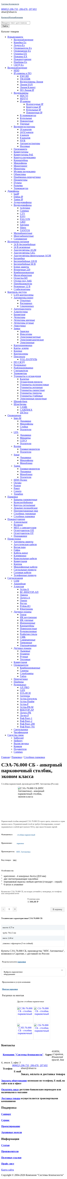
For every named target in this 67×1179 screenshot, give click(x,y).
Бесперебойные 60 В (25, 264)
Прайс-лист (7, 1163)
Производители (10, 1151)
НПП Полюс (20, 480)
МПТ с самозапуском (25, 527)
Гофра (17, 550)
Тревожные (26, 642)
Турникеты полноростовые (34, 384)
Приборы (19, 681)
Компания (19, 17)
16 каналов (26, 129)
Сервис (5, 1120)
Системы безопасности (10, 4)
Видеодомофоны (23, 205)
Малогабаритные (23, 275)
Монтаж (12, 17)
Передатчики (21, 679)
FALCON (25, 219)
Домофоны (13, 191)
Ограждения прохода (31, 381)
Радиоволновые (28, 631)
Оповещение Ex (22, 51)
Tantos (17, 466)
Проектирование (10, 1126)
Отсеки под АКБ (23, 280)
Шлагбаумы (20, 404)
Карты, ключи (21, 348)
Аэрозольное (20, 522)
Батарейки (19, 258)
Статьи (5, 1145)
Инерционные (27, 623)
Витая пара (20, 547)
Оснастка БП (21, 278)
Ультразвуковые (28, 645)
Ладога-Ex (19, 45)
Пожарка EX (20, 56)
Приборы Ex (20, 62)
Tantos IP (18, 199)
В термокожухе (28, 115)
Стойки (24, 426)
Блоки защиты (21, 266)
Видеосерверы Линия (31, 81)
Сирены (24, 670)
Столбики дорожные (25, 513)
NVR (22, 140)
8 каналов (25, 137)
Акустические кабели (25, 544)
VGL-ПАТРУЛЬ (28, 359)
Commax (24, 210)
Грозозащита (20, 149)
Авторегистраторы (30, 143)
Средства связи (15, 735)
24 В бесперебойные (25, 244)
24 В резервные (22, 247)
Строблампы (27, 673)
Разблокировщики (23, 367)
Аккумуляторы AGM (25, 250)
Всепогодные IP (34, 104)
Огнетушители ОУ (24, 533)
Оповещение (14, 415)
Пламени (25, 653)
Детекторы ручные (24, 323)
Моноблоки (26, 463)
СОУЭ (23, 440)
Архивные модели (11, 1132)
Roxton (17, 446)
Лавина (24, 595)
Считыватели (21, 370)
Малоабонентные (23, 233)
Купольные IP (33, 109)
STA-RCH (25, 693)
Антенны (25, 696)
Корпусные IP (33, 107)
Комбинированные (24, 272)
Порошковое (20, 536)
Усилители (25, 429)
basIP (16, 194)
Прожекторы (20, 180)
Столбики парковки (24, 516)
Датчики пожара (22, 648)
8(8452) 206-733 (9, 9)
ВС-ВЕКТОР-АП (29, 592)
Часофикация (21, 732)
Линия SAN (26, 84)
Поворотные (26, 121)
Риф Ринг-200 (27, 724)
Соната (17, 491)
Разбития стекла (28, 634)
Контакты (5, 17)
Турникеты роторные (31, 387)
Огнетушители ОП (24, 530)
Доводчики (20, 325)
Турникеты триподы (31, 393)
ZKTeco (24, 412)
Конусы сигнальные (24, 505)
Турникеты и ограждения (27, 376)
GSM (16, 581)
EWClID (24, 76)
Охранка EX (20, 53)
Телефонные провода (25, 575)
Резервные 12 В (22, 286)
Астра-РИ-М (26, 707)
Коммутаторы (21, 151)
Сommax (18, 752)
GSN (22, 690)
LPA (16, 432)
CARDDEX (26, 409)
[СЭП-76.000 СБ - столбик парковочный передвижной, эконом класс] (25, 1031)
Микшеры (25, 438)
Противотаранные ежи (26, 510)
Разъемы (18, 185)
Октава (17, 482)
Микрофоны (20, 163)
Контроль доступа (17, 292)
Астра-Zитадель (28, 698)
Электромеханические (32, 339)
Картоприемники (23, 345)
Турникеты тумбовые (31, 395)
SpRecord (19, 738)
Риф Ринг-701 (27, 726)
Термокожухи (21, 188)
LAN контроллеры (24, 295)
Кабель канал (21, 552)
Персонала (19, 356)
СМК (23, 637)
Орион (23, 600)
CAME (23, 407)
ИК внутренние (28, 617)
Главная (5, 757)
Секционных (27, 306)
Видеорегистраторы (24, 126)
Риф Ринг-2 (26, 721)
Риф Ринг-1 (26, 718)
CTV (22, 213)
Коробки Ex (20, 42)
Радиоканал (20, 365)
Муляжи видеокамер (25, 171)
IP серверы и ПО (22, 73)
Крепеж (18, 564)
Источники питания (18, 241)
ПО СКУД (19, 362)
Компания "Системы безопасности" (23, 1054)
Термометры (20, 373)
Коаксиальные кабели (25, 558)
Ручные (24, 656)
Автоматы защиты (23, 541)
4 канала (24, 135)
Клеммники (20, 555)
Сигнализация (15, 578)
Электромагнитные (30, 337)
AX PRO (24, 687)
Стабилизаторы (22, 289)
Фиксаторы (26, 334)
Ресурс (23, 603)
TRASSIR (25, 79)
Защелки (24, 331)
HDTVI (24, 98)
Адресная (19, 586)
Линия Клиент (28, 87)
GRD (22, 222)
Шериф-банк (20, 401)
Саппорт (6, 1114)
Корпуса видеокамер (25, 157)
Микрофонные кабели (25, 567)
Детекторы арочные (24, 320)
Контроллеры (21, 353)
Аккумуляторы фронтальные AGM (32, 255)
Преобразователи (23, 283)
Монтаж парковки (10, 989)
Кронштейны (21, 160)
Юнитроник (26, 609)
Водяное (18, 524)
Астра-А (24, 589)
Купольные (26, 118)
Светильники (21, 729)
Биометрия (19, 314)
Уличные (24, 123)
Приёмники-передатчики (27, 177)
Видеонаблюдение (23, 39)
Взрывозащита (15, 37)
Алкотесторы (21, 311)
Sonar (16, 454)
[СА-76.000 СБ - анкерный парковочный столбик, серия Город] (41, 1014)
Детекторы (19, 317)
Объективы (20, 174)
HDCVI (24, 95)
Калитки (24, 379)
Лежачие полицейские (26, 508)
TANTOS (25, 230)
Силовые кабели (22, 572)
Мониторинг (20, 166)
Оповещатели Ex (23, 48)
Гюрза (23, 614)
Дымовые (25, 651)
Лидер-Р (24, 715)
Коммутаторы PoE (23, 154)
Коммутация (20, 561)
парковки (20, 843)
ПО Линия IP (27, 90)
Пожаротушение (22, 59)
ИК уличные (26, 620)
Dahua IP (18, 196)
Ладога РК (25, 712)
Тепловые (25, 659)
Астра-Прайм (27, 701)
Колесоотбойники (23, 502)
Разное (17, 485)
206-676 (23, 9)
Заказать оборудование (14, 1080)
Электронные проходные (33, 398)
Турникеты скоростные (32, 390)
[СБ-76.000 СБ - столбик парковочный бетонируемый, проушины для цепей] (41, 1031)
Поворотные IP (34, 112)
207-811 (33, 9)
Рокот (17, 488)
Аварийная (20, 583)
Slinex (23, 227)
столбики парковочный (26, 835)
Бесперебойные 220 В (25, 261)
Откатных (25, 300)
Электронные (27, 342)
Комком (18, 746)
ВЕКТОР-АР (27, 710)
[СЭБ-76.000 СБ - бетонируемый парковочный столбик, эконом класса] (25, 1014)
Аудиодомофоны (23, 202)
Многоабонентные (24, 236)
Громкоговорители (30, 449)
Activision (25, 208)
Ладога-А (25, 597)
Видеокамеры (21, 93)
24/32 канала (26, 132)
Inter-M (17, 418)
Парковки (12, 496)
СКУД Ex (19, 65)
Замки (17, 328)
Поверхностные (28, 628)
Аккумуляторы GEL (24, 252)
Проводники (14, 538)
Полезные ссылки (11, 1157)
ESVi (22, 216)
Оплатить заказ (10, 1089)
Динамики (25, 421)
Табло (23, 676)
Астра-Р (24, 704)
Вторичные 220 (22, 269)
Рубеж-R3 (25, 606)
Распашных (26, 303)
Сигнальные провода (25, 569)
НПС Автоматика (23, 852)
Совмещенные (27, 639)
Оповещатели (21, 665)
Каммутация (20, 662)
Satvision (24, 224)
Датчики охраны (22, 611)
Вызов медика (21, 743)
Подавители (20, 749)
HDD (16, 70)
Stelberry (18, 740)
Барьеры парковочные (25, 499)
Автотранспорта (22, 309)
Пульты (18, 182)
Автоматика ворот (23, 297)
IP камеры (25, 101)
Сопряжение (20, 238)
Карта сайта (7, 1169)
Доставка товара (10, 1098)
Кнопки (18, 351)
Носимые (25, 146)
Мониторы (19, 168)
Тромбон (18, 494)
